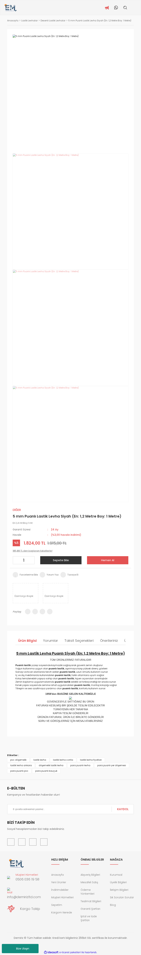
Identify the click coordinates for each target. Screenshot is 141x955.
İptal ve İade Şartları (89, 918)
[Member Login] (132, 7)
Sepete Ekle (61, 560)
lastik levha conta (63, 759)
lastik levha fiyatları (91, 759)
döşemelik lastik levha (51, 765)
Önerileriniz (109, 640)
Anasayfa (57, 875)
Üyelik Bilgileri (118, 882)
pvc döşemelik (18, 759)
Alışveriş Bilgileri (90, 875)
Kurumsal (116, 875)
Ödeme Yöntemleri (87, 892)
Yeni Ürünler (58, 882)
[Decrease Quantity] (16, 560)
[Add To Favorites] (25, 575)
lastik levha (39, 759)
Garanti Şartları (90, 909)
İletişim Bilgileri (119, 890)
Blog (113, 905)
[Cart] (138, 7)
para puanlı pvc (19, 770)
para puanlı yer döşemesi (111, 765)
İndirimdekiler (59, 890)
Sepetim (56, 905)
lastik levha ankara (21, 765)
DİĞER (17, 510)
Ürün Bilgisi (27, 640)
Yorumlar (50, 640)
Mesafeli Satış (89, 882)
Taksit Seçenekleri (79, 640)
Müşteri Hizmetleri (62, 897)
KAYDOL (123, 809)
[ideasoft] (51, 952)
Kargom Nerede (61, 912)
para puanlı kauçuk (46, 770)
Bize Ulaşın (22, 948)
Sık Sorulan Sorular (122, 897)
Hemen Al (107, 560)
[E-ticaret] (70, 952)
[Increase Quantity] (30, 560)
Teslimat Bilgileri (91, 901)
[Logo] (10, 8)
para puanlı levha (80, 765)
